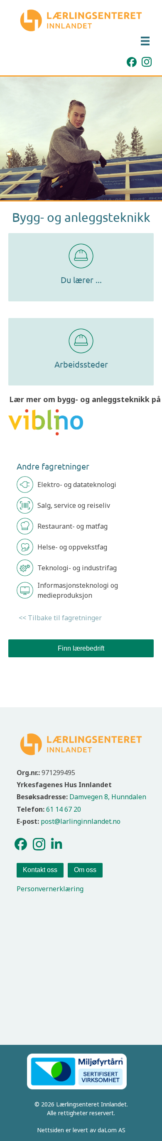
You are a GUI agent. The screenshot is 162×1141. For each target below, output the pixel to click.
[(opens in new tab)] (45, 421)
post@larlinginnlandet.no (80, 821)
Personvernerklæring (50, 888)
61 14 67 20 (63, 809)
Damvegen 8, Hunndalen (107, 796)
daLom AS (111, 1130)
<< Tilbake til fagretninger (60, 617)
